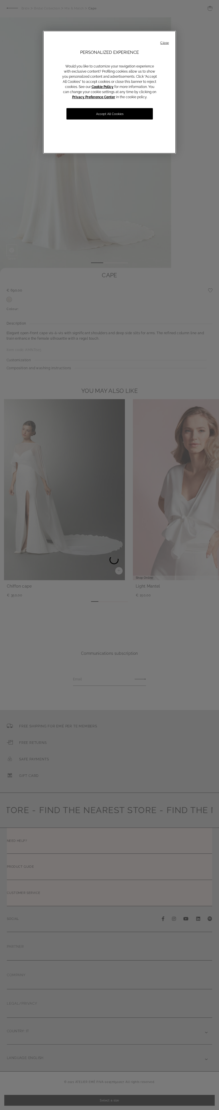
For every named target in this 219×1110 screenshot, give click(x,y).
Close (164, 43)
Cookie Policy (102, 87)
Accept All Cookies (109, 114)
